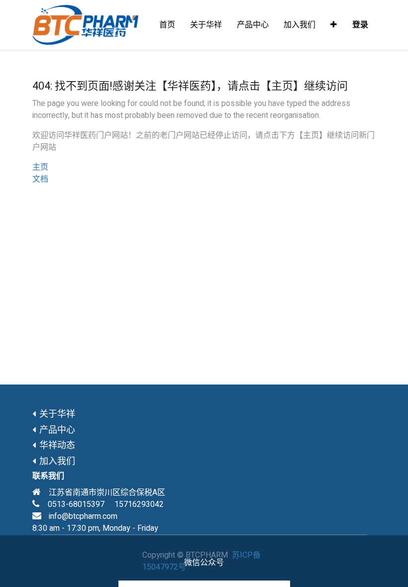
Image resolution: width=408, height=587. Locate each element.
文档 (40, 179)
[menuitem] (167, 25)
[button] (333, 25)
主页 (40, 167)
